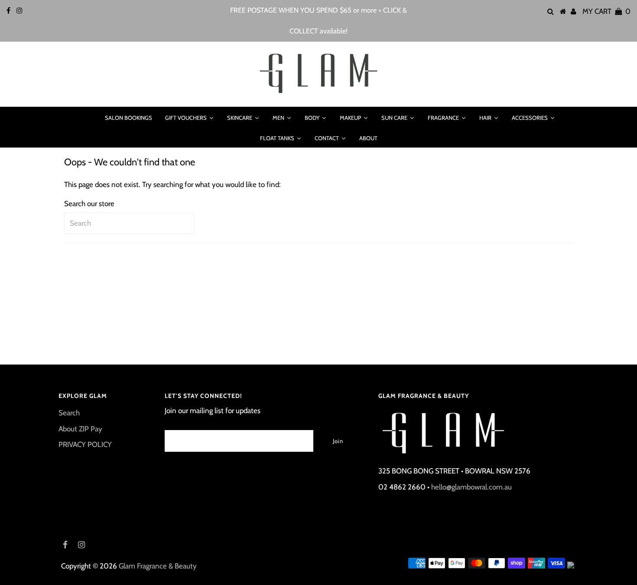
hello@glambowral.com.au (471, 487)
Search (69, 412)
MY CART (606, 11)
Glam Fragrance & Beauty (158, 566)
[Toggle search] (87, 117)
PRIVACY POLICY (85, 444)
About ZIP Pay (80, 428)
